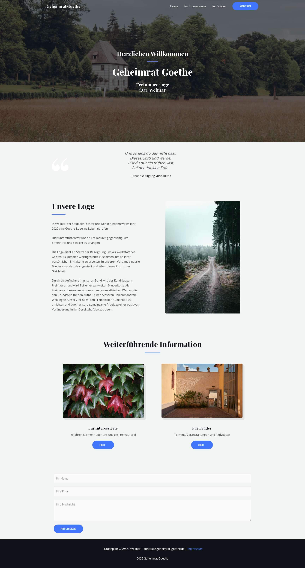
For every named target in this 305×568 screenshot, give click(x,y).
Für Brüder (219, 6)
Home (174, 6)
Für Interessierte (195, 6)
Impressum (194, 549)
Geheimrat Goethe (63, 6)
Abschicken (68, 528)
